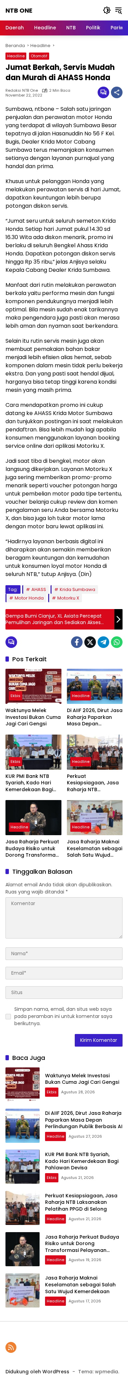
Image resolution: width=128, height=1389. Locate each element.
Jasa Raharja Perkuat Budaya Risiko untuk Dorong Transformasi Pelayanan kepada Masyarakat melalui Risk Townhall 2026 (32, 849)
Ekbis (15, 695)
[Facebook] (77, 642)
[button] (107, 10)
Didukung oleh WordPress (37, 1371)
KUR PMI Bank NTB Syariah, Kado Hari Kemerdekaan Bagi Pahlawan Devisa (29, 783)
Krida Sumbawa (77, 589)
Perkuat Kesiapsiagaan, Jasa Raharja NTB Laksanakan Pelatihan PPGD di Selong (94, 783)
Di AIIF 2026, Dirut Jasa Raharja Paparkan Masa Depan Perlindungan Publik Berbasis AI (95, 717)
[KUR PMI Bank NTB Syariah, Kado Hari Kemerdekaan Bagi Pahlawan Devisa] (33, 752)
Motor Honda (29, 598)
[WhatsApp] (117, 642)
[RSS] (10, 1347)
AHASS (38, 589)
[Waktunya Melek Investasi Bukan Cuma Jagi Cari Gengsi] (33, 686)
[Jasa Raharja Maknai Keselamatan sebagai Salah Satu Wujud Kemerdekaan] (95, 817)
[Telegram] (103, 642)
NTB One (18, 10)
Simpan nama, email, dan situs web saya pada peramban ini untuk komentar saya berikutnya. (63, 1016)
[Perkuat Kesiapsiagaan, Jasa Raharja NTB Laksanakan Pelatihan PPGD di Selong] (95, 752)
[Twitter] (90, 642)
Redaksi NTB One (21, 90)
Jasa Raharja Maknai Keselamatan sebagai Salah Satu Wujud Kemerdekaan (94, 849)
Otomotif (39, 56)
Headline (16, 56)
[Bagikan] (117, 92)
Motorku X (68, 598)
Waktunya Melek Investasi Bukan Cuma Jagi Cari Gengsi (33, 717)
